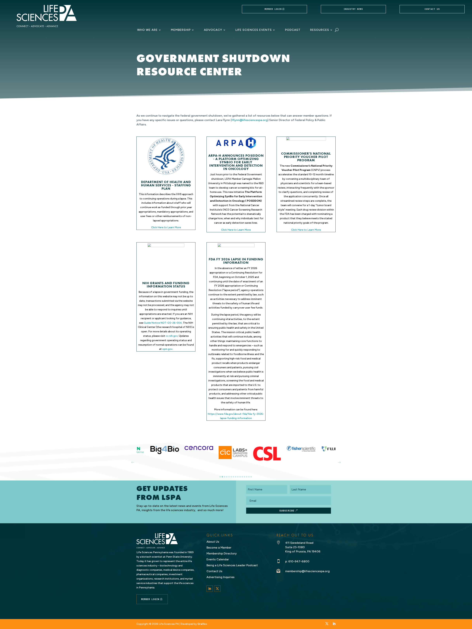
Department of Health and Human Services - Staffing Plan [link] (166, 185)
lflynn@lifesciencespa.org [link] (250, 120)
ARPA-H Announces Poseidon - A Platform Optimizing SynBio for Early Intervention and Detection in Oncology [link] (236, 162)
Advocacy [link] (213, 30)
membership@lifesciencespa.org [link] (307, 571)
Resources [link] (319, 30)
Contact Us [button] (432, 9)
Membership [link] (181, 30)
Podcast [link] (293, 30)
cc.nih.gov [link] (172, 335)
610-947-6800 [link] (298, 561)
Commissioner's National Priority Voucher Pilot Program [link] (306, 156)
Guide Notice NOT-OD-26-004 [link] (163, 322)
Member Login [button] (273, 9)
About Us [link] (212, 541)
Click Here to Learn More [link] (166, 227)
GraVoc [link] (202, 623)
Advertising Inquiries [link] (220, 577)
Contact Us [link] (214, 571)
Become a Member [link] (218, 547)
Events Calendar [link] (217, 559)
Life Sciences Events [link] (253, 30)
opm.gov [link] (167, 349)
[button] (133, 462)
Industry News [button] (353, 9)
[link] (47, 26)
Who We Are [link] (147, 30)
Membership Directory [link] (221, 553)
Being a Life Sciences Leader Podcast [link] (232, 565)
